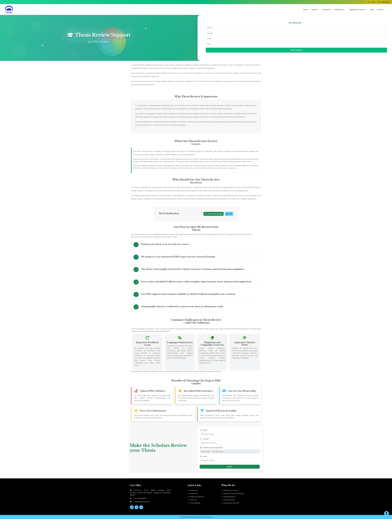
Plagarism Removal (197, 497)
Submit (229, 467)
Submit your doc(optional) (212, 447)
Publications (339, 9)
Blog (372, 9)
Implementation (229, 497)
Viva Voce (193, 500)
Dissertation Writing (231, 503)
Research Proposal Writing (233, 493)
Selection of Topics (230, 490)
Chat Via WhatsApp (215, 214)
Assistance (326, 9)
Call (230, 214)
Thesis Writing (228, 500)
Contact (380, 9)
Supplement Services (357, 9)
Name (205, 430)
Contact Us (194, 493)
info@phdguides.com (142, 502)
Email (205, 456)
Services (314, 9)
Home (305, 9)
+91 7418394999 (140, 498)
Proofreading (195, 503)
